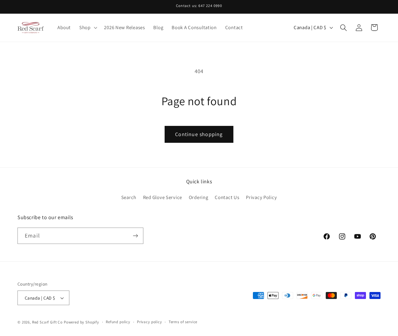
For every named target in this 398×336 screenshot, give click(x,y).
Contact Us (227, 197)
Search (128, 197)
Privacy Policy (261, 197)
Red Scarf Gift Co (47, 322)
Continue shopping (199, 134)
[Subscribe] (135, 236)
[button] (87, 27)
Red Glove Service (162, 197)
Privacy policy (149, 321)
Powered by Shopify (81, 322)
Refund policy (118, 321)
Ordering (198, 197)
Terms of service (183, 321)
